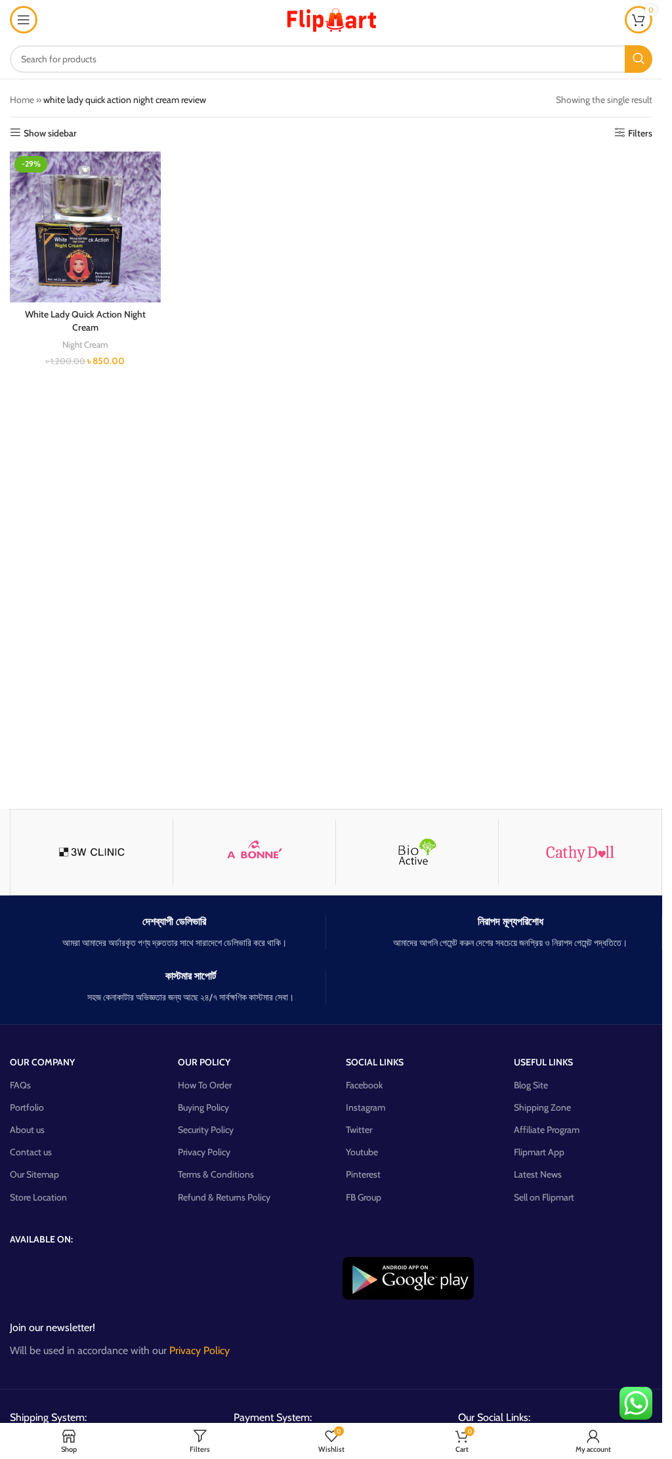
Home (22, 100)
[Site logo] (331, 18)
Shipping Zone (542, 1107)
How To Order (205, 1085)
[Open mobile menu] (23, 20)
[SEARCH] (638, 59)
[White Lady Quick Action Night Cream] (85, 227)
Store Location (38, 1197)
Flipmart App (539, 1152)
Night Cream (85, 344)
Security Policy (206, 1130)
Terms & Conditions (216, 1174)
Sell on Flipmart (544, 1197)
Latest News (538, 1174)
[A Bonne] (254, 852)
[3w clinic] (91, 852)
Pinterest (363, 1174)
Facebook (364, 1085)
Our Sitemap (34, 1174)
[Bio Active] (417, 852)
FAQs (20, 1085)
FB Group (363, 1197)
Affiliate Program (546, 1130)
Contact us (31, 1152)
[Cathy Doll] (580, 852)
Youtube (362, 1152)
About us (27, 1130)
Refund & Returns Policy (224, 1197)
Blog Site (531, 1085)
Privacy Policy (204, 1152)
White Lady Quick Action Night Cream (85, 320)
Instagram (365, 1107)
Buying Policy (203, 1107)
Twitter (359, 1130)
